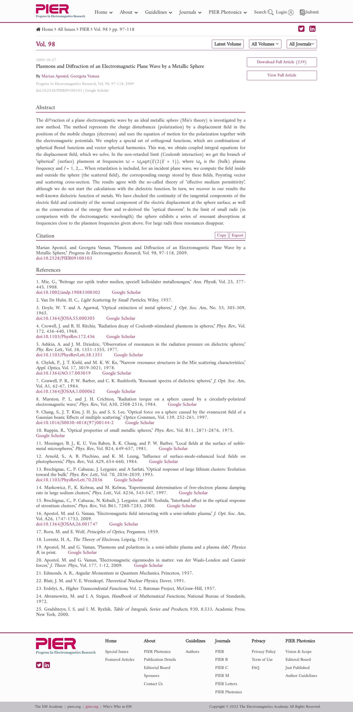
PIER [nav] (219, 652)
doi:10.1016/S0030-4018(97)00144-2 (75, 423)
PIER (84, 29)
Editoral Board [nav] (298, 659)
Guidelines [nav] (156, 12)
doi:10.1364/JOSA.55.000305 (65, 318)
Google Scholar (97, 90)
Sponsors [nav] (151, 676)
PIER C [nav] (221, 668)
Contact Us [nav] (153, 684)
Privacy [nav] (258, 641)
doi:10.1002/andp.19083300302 (68, 292)
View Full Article (282, 75)
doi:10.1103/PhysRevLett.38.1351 (69, 355)
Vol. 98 (101, 29)
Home (47, 29)
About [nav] (126, 12)
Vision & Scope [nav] (299, 652)
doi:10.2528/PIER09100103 (59, 90)
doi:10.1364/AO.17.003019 (63, 373)
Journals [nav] (187, 12)
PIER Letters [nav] (226, 684)
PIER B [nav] (221, 659)
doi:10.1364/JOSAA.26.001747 (67, 524)
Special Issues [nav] (116, 652)
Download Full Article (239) (282, 62)
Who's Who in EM (117, 707)
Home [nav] (101, 12)
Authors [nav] (192, 652)
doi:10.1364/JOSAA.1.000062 (65, 391)
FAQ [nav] (255, 668)
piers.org (74, 707)
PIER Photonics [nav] (225, 12)
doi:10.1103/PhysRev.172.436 (65, 337)
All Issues (66, 29)
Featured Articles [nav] (119, 659)
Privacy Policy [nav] (264, 652)
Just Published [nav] (298, 668)
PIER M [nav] (222, 676)
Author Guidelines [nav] (301, 676)
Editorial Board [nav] (157, 668)
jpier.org (91, 707)
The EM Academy (49, 707)
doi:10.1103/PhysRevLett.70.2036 (69, 480)
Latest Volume (227, 44)
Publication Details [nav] (160, 659)
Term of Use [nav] (262, 659)
